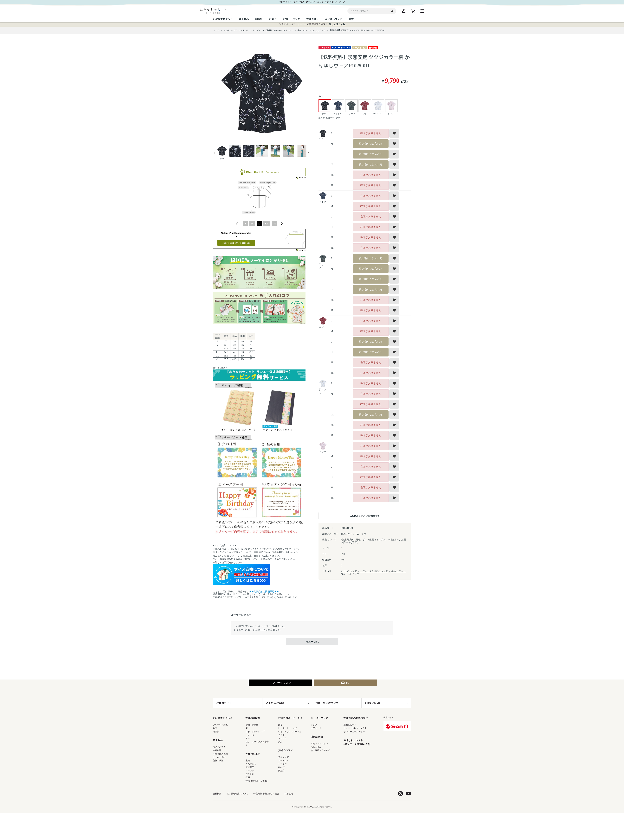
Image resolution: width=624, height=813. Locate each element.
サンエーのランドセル (354, 731)
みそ (248, 738)
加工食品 (218, 740)
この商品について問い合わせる (365, 515)
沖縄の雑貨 (317, 737)
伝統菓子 (250, 767)
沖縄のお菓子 (253, 753)
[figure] (237, 223)
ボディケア (283, 760)
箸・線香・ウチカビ (320, 750)
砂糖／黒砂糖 (252, 725)
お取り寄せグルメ (222, 718)
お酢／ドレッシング (255, 731)
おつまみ (250, 774)
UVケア (281, 767)
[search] (393, 11)
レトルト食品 (219, 757)
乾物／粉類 (218, 760)
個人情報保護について (237, 793)
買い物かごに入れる (370, 143)
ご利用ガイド (224, 703)
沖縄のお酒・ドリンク (290, 718)
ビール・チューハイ (287, 728)
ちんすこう (251, 764)
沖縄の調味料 (253, 718)
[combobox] (259, 223)
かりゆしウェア (349, 571)
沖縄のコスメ (285, 750)
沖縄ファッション (319, 743)
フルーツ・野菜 (220, 725)
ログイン (263, 630)
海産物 (216, 731)
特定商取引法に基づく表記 (266, 793)
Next (308, 153)
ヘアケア (282, 764)
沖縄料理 (217, 750)
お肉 (215, 728)
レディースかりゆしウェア (374, 571)
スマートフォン (282, 682)
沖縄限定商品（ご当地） (257, 781)
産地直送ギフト (351, 725)
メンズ (314, 725)
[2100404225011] (222, 151)
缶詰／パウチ (219, 747)
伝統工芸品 (316, 747)
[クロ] (261, 94)
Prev (214, 153)
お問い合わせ (372, 703)
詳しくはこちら (337, 24)
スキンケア (283, 757)
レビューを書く (312, 641)
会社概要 (217, 793)
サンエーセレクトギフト (355, 728)
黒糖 (248, 760)
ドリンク (282, 738)
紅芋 (248, 777)
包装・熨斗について (327, 703)
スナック (250, 770)
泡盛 (280, 725)
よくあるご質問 (275, 703)
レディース (316, 728)
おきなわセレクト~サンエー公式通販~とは (357, 742)
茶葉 (280, 741)
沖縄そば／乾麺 (220, 753)
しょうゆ (250, 735)
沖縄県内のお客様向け (356, 718)
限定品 (281, 770)
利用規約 (288, 793)
